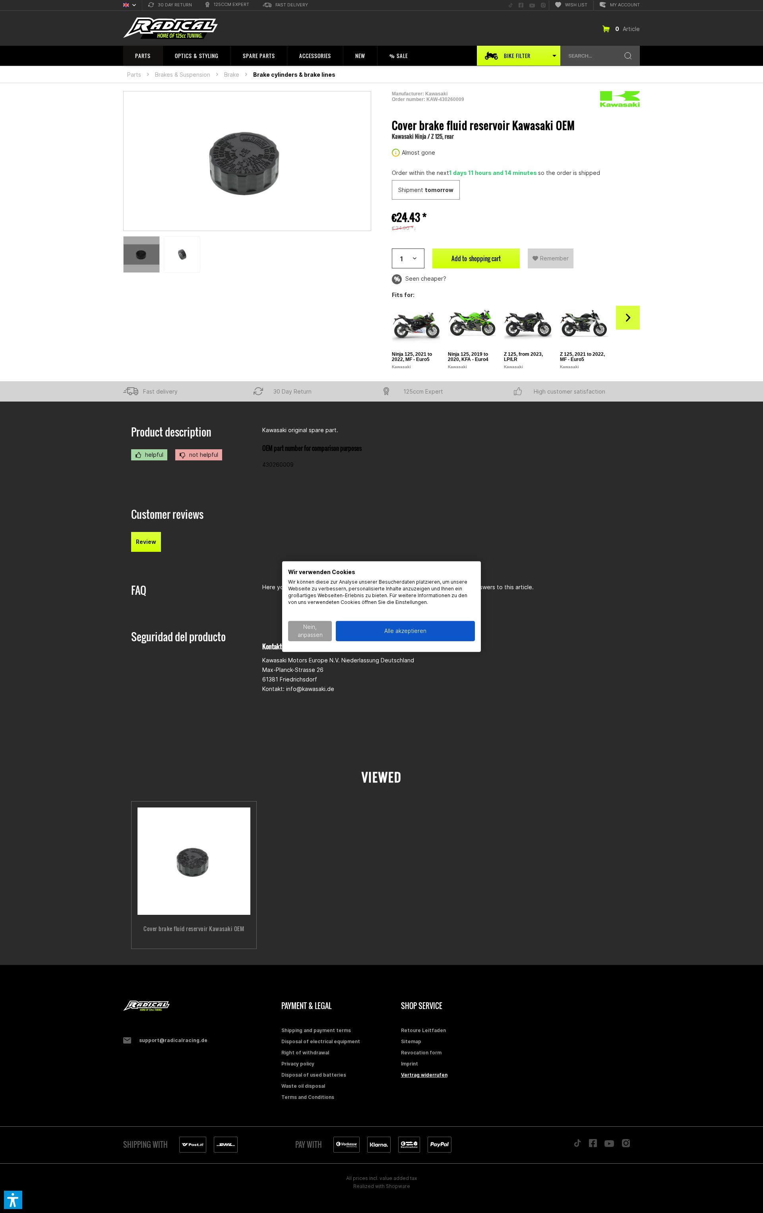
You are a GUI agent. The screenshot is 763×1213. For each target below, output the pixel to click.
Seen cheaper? (425, 278)
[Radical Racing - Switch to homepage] (170, 28)
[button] (13, 1200)
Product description (171, 432)
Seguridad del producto (178, 636)
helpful (153, 454)
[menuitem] (170, 5)
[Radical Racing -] (200, 1006)
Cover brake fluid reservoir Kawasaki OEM (193, 929)
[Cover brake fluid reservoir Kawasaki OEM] (193, 861)
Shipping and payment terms (316, 1030)
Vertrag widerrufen (424, 1075)
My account (625, 5)
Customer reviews (167, 514)
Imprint (409, 1064)
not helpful (203, 454)
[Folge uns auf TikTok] (577, 1145)
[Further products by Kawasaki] (620, 99)
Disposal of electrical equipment (320, 1041)
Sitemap (411, 1041)
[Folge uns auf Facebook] (593, 1145)
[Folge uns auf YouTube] (609, 1145)
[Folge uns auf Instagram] (626, 1145)
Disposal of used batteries (313, 1075)
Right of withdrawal (305, 1053)
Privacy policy (297, 1064)
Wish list (576, 5)
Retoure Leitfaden (423, 1030)
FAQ (138, 590)
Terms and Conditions (307, 1097)
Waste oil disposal (303, 1086)
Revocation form (421, 1053)
